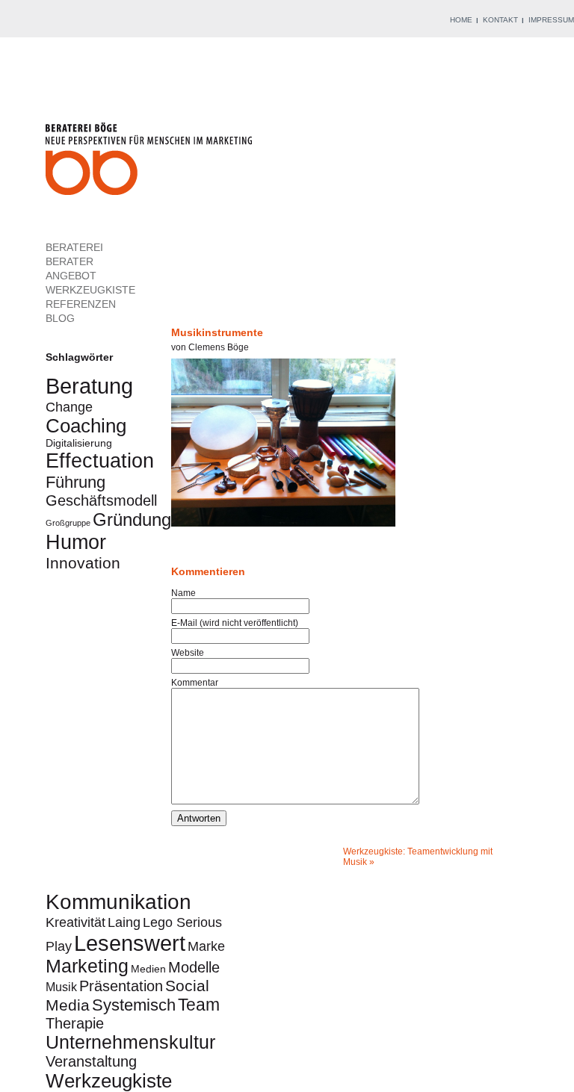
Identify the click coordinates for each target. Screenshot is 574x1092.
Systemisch (134, 1005)
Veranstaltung (91, 1061)
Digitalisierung (79, 443)
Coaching (86, 425)
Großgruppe (68, 522)
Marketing (87, 966)
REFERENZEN (81, 304)
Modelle (194, 967)
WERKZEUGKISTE (90, 290)
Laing (124, 922)
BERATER (69, 261)
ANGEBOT (71, 276)
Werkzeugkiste (109, 1080)
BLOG (60, 318)
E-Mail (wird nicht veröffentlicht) (234, 623)
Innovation (83, 562)
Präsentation (121, 986)
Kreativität (75, 922)
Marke (206, 946)
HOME (461, 20)
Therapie (75, 1023)
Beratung (89, 385)
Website (187, 653)
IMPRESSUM (551, 20)
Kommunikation (118, 901)
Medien (148, 969)
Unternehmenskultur (130, 1042)
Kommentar (194, 682)
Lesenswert (129, 943)
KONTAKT (500, 20)
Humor (76, 541)
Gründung (132, 519)
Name (183, 593)
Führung (75, 482)
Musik (61, 986)
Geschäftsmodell (101, 500)
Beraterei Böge (151, 163)
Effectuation (100, 460)
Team (199, 1004)
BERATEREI (74, 247)
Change (69, 407)
